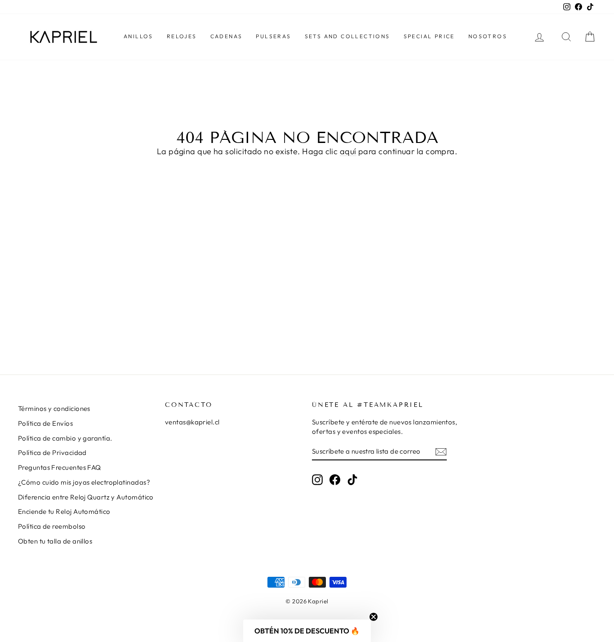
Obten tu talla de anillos (55, 541)
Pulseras (273, 36)
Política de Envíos (45, 423)
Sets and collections (347, 36)
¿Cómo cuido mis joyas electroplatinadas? (84, 482)
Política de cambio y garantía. (65, 438)
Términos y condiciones (54, 408)
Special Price (429, 36)
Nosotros (487, 36)
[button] (307, 631)
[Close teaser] (373, 616)
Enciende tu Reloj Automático (64, 511)
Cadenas (226, 36)
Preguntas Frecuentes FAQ (59, 467)
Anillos (138, 36)
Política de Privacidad (52, 452)
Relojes (182, 36)
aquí (348, 151)
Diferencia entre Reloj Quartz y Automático (86, 497)
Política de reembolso (51, 526)
